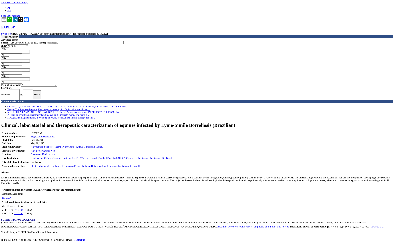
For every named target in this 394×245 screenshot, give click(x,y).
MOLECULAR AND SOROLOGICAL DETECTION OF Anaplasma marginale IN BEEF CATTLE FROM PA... (64, 112)
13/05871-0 (376, 226)
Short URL (6, 2)
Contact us (79, 240)
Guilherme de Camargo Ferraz (65, 166)
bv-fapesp (6, 33)
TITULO (6, 197)
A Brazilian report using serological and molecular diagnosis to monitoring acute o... (48, 115)
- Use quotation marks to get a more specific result (29, 42)
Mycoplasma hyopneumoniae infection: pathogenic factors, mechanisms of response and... (51, 117)
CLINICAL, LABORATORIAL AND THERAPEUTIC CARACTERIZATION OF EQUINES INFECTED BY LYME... (68, 106)
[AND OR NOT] (5, 48)
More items (7, 193)
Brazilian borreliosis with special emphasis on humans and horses (253, 226)
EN (9, 10)
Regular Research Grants (43, 136)
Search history (21, 2)
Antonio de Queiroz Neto (43, 150)
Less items (17, 193)
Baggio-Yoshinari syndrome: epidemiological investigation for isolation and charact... (48, 109)
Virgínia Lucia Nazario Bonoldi (125, 166)
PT (8, 7)
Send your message (10, 15)
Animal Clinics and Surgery (89, 146)
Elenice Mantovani (40, 166)
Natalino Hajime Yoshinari (95, 166)
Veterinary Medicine (64, 146)
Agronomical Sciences (41, 146)
